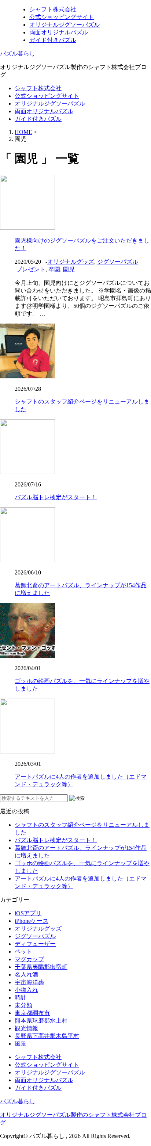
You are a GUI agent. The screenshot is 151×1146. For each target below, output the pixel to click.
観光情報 (26, 1028)
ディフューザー (35, 944)
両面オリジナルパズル (58, 32)
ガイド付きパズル (52, 40)
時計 (20, 997)
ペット (23, 951)
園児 (69, 269)
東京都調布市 (32, 1013)
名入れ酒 (26, 974)
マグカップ (29, 959)
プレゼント (30, 269)
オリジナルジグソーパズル (64, 25)
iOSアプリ (28, 913)
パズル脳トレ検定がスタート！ (56, 497)
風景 (20, 1043)
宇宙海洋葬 (29, 982)
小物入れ (26, 990)
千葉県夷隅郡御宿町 (41, 967)
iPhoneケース (31, 921)
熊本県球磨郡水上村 (41, 1020)
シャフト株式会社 (52, 9)
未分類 (23, 1005)
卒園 (54, 269)
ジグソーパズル (117, 262)
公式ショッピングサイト (61, 17)
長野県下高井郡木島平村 (47, 1036)
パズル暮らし (17, 53)
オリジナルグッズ (70, 262)
